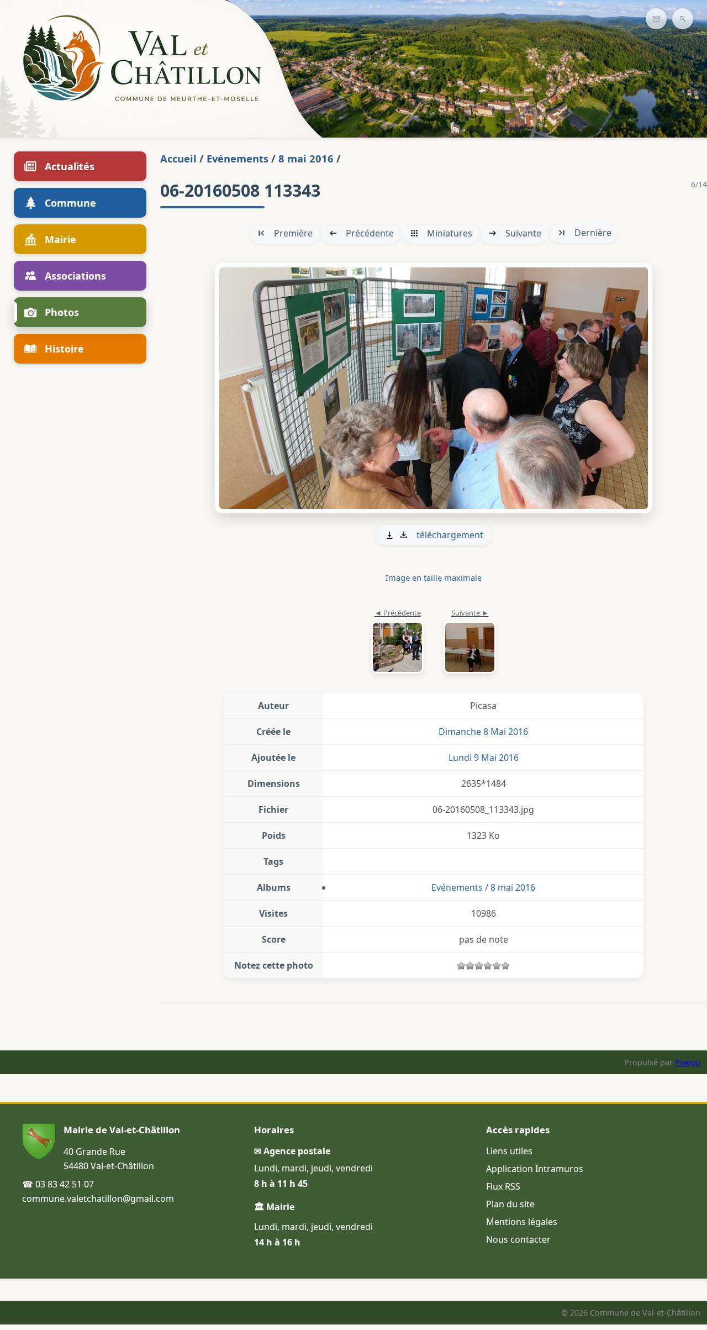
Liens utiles (509, 1151)
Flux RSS (503, 1186)
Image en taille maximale (434, 577)
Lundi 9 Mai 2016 (484, 757)
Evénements (237, 158)
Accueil (178, 158)
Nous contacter (518, 1239)
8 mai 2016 (306, 158)
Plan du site (510, 1204)
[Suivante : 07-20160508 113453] (433, 388)
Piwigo (687, 1062)
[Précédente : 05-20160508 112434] (397, 642)
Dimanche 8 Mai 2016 (483, 732)
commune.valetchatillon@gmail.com (98, 1198)
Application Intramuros (534, 1169)
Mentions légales (521, 1222)
